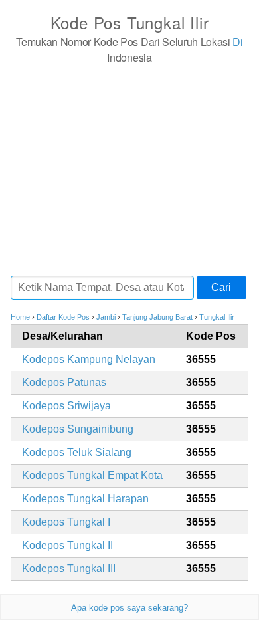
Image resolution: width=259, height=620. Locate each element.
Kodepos (88, 359)
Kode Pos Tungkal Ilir (129, 22)
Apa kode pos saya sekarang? (129, 608)
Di (237, 41)
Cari (221, 287)
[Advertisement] (129, 169)
